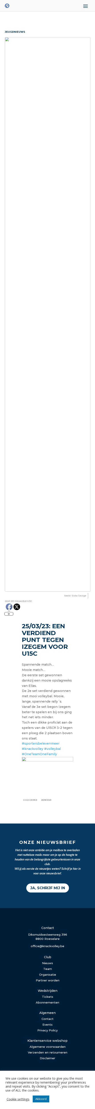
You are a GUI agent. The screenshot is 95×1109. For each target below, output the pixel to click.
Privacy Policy (47, 1030)
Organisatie (47, 974)
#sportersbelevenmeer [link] (40, 743)
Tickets (47, 996)
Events (47, 1024)
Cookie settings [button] (18, 1099)
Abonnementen (47, 1002)
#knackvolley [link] (32, 749)
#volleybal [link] (52, 749)
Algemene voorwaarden (48, 1046)
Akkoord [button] (41, 1099)
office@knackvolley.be (47, 946)
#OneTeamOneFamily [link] (39, 754)
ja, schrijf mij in (47, 888)
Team (47, 969)
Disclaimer (47, 1058)
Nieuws (47, 963)
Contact (47, 1019)
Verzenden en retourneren (47, 1052)
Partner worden (47, 980)
